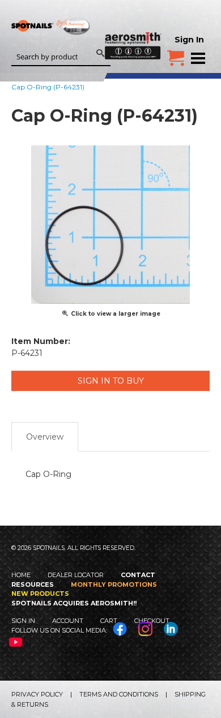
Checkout (151, 621)
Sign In (189, 40)
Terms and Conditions (118, 694)
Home (21, 575)
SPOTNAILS (51, 44)
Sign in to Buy (111, 381)
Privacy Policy (37, 694)
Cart (108, 621)
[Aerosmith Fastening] (133, 29)
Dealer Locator (76, 575)
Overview (44, 437)
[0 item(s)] (175, 54)
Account (67, 621)
